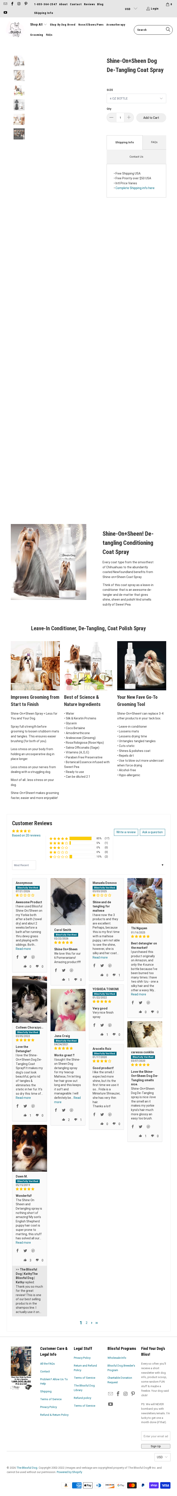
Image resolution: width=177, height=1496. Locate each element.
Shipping (46, 1391)
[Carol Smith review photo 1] (68, 901)
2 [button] (86, 1323)
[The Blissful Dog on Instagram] (19, 4)
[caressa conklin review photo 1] (144, 1034)
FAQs (154, 142)
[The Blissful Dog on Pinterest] (25, 4)
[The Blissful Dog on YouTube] (5, 13)
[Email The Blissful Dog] (5, 4)
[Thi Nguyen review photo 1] (144, 901)
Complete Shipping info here (135, 188)
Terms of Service (51, 1399)
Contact (76, 4)
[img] (29, 895)
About (63, 4)
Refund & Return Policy (54, 1414)
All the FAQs (47, 1363)
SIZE (110, 89)
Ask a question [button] (152, 832)
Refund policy (82, 1398)
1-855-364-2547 (45, 4)
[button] (38, 25)
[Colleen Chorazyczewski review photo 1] (29, 999)
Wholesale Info (116, 1357)
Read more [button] (23, 949)
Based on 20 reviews (26, 835)
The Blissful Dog (26, 1467)
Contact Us (136, 156)
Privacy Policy (48, 1407)
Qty (109, 108)
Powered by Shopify (69, 1472)
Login (155, 8)
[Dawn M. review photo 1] (29, 1148)
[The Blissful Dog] (15, 30)
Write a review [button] (126, 832)
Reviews (89, 4)
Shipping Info (43, 13)
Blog (100, 4)
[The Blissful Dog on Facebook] (12, 4)
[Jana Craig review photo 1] (68, 1010)
